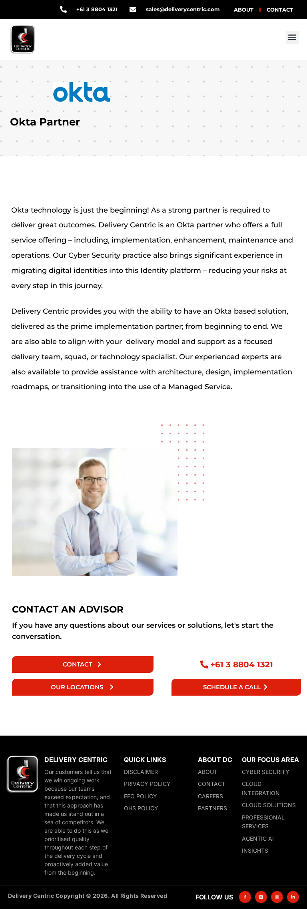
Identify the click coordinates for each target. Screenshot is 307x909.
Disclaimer (141, 771)
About (243, 10)
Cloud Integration (261, 788)
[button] (292, 37)
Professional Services (263, 822)
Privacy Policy (147, 783)
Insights (255, 850)
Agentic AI (258, 838)
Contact (280, 10)
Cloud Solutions (269, 805)
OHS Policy (141, 808)
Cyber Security (265, 771)
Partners (212, 808)
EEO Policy (140, 796)
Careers (210, 796)
